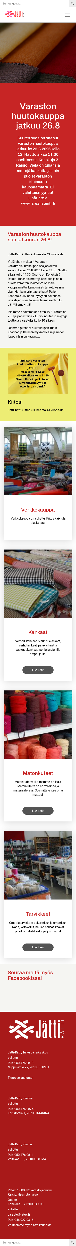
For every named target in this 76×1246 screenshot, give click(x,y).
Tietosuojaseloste (20, 1078)
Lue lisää (38, 670)
